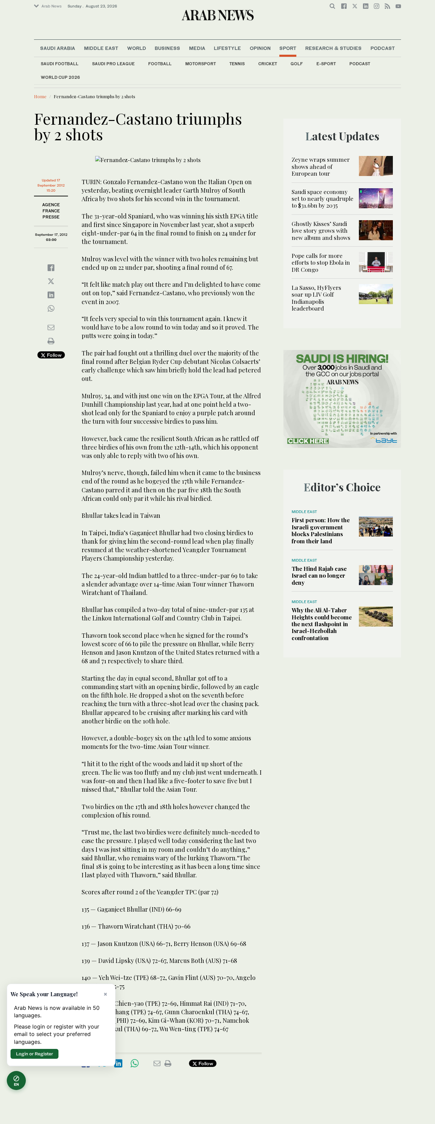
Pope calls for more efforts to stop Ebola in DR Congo (321, 262)
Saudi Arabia (57, 48)
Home (40, 96)
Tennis (237, 63)
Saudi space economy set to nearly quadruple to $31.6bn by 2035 (322, 198)
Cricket (267, 63)
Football (160, 63)
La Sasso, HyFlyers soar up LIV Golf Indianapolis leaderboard (316, 298)
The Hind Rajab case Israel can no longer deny (319, 575)
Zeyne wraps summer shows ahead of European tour (321, 166)
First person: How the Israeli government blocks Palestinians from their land (321, 530)
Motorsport (200, 63)
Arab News (51, 6)
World (136, 48)
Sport (287, 48)
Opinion (260, 48)
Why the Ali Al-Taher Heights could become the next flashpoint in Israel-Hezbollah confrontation (322, 624)
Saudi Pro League (113, 63)
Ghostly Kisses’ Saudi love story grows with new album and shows (321, 230)
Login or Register (34, 1053)
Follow (54, 355)
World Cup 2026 (60, 77)
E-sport (326, 63)
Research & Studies (333, 48)
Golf (297, 63)
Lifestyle (227, 48)
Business (167, 48)
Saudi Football (60, 63)
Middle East (101, 48)
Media (197, 48)
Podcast (359, 63)
